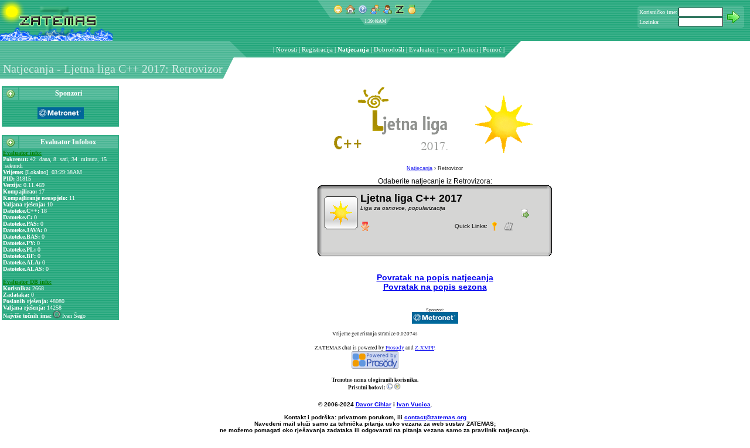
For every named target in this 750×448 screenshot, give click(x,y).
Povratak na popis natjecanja (435, 277)
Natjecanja (353, 49)
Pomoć (492, 49)
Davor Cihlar (373, 404)
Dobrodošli (389, 49)
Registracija (317, 49)
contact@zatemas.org (435, 417)
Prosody (395, 347)
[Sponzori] (10, 96)
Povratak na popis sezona (435, 286)
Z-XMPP (424, 347)
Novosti (286, 49)
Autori (469, 49)
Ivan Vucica (414, 404)
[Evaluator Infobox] (10, 145)
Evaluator (422, 49)
